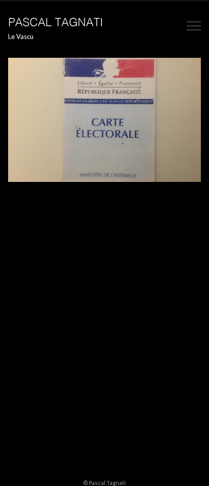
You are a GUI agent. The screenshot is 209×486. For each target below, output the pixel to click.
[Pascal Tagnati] (56, 21)
